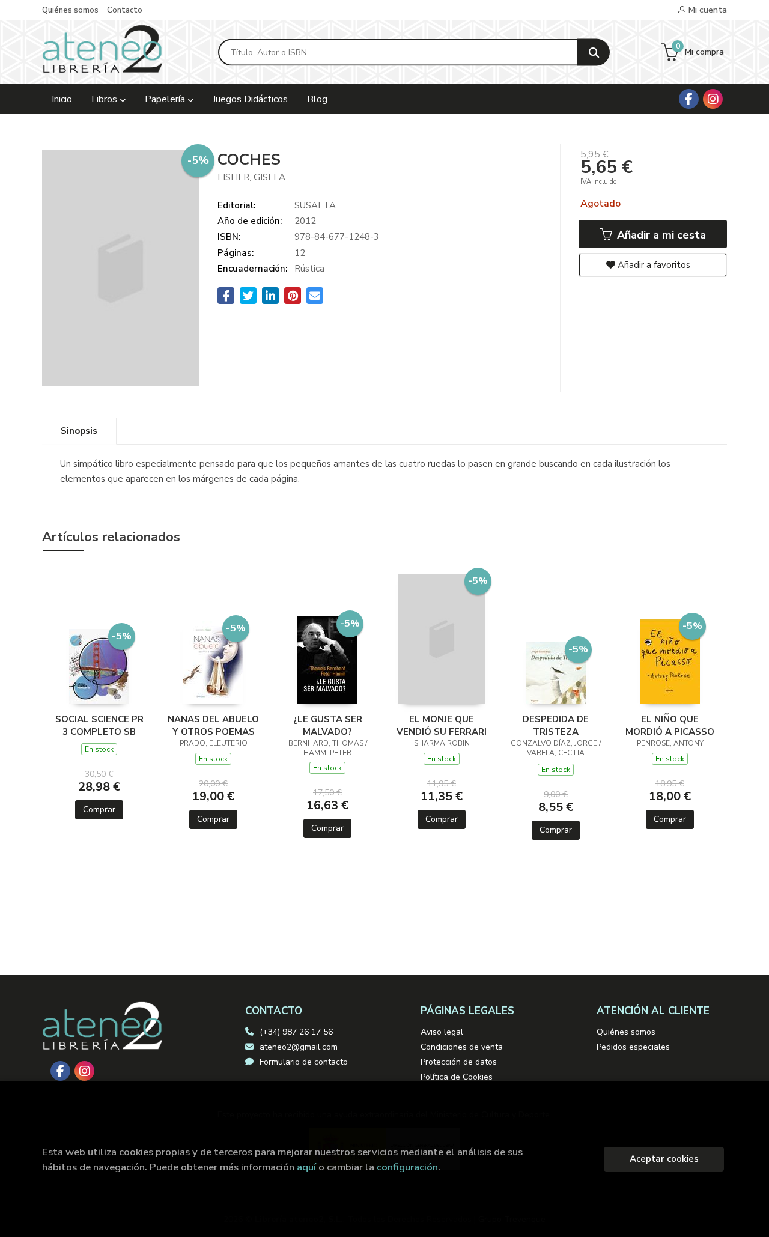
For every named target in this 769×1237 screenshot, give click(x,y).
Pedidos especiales (633, 1047)
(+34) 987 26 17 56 (296, 1032)
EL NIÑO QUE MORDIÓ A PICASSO (669, 725)
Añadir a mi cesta (660, 235)
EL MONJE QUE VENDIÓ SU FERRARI (442, 725)
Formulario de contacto (304, 1062)
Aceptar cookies (664, 1159)
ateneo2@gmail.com (299, 1047)
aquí (306, 1167)
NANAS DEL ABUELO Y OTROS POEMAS (213, 725)
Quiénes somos (70, 10)
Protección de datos (459, 1062)
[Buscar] (593, 52)
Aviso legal (442, 1032)
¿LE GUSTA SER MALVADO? (327, 725)
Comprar (99, 809)
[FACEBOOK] (689, 99)
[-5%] (99, 666)
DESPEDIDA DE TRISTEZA (556, 725)
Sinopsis (79, 431)
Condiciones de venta (462, 1047)
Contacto (124, 10)
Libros (105, 99)
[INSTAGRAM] (713, 99)
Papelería (166, 99)
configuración (407, 1167)
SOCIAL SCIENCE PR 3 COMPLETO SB (99, 725)
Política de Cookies (457, 1077)
